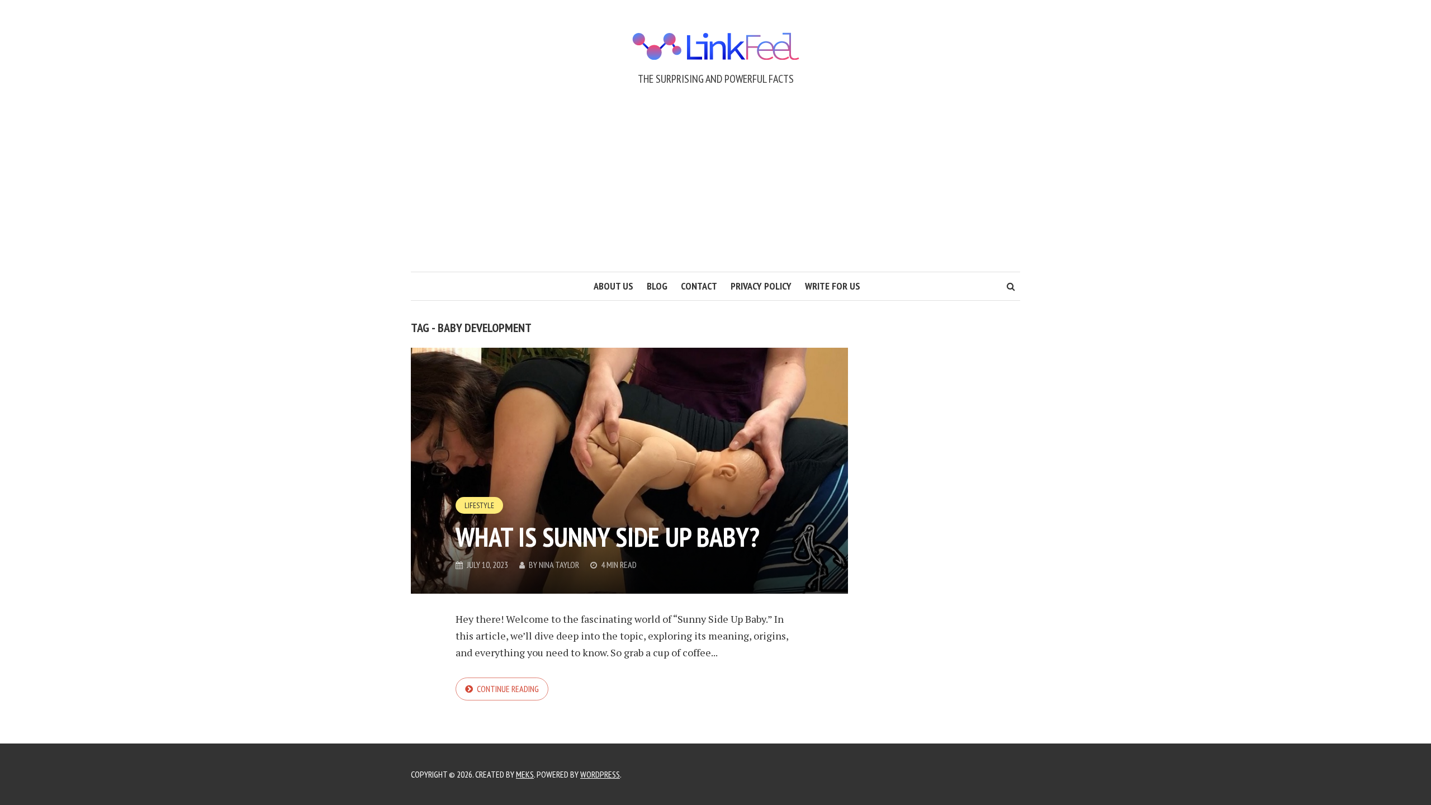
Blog (657, 286)
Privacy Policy (761, 286)
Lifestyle (479, 505)
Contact (699, 286)
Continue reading (508, 688)
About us (613, 286)
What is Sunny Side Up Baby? (608, 536)
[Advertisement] (715, 188)
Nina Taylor (559, 564)
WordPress (600, 774)
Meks (525, 774)
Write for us (832, 286)
